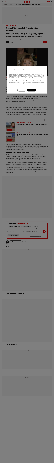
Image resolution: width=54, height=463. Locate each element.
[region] (27, 79)
